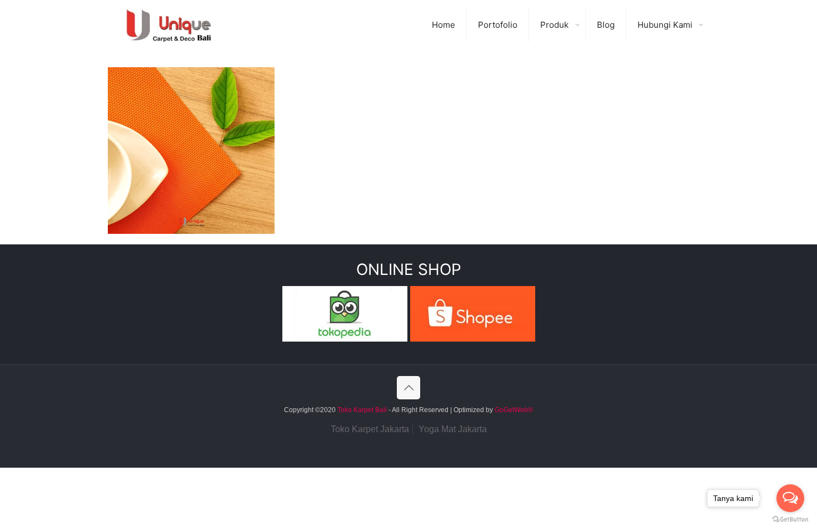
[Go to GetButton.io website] (790, 519)
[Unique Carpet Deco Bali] (179, 25)
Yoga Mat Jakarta (453, 429)
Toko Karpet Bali (362, 410)
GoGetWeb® (513, 410)
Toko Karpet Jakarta (370, 429)
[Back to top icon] (408, 387)
